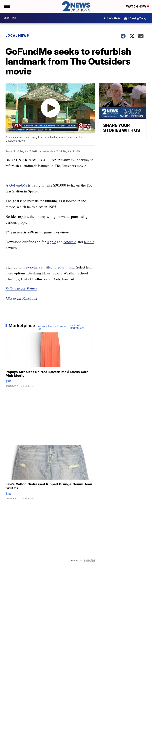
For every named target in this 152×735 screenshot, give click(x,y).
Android (70, 241)
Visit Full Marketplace (77, 326)
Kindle (89, 241)
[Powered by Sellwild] (89, 560)
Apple (51, 241)
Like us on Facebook (21, 298)
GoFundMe (18, 185)
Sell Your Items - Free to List (51, 327)
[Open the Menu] (6, 6)
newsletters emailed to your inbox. (49, 267)
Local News (17, 35)
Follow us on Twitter (21, 288)
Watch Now (136, 6)
